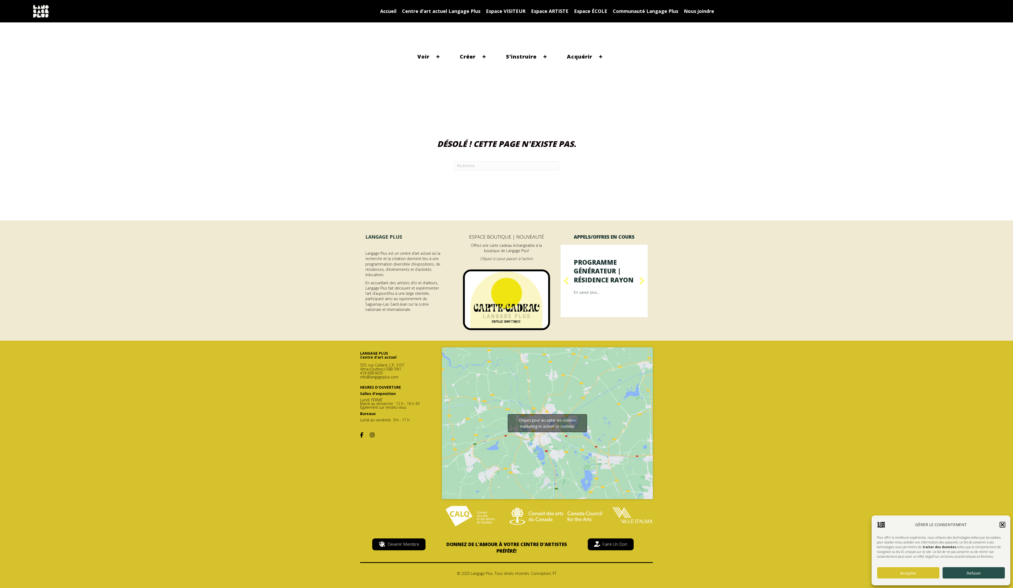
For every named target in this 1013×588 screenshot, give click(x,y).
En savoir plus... (587, 292)
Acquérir (579, 56)
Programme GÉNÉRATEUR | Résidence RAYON (604, 271)
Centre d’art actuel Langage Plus (441, 11)
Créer (468, 56)
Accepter (908, 573)
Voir (423, 56)
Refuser (974, 573)
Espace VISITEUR (505, 11)
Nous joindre (699, 11)
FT (554, 573)
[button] (1002, 524)
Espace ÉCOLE (590, 11)
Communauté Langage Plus (645, 11)
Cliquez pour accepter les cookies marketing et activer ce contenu (547, 423)
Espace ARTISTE (549, 11)
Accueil (388, 11)
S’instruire (521, 56)
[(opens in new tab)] (506, 299)
